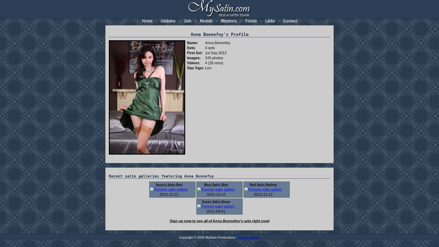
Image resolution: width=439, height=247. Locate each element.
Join (187, 21)
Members (229, 21)
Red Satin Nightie (263, 184)
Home (147, 21)
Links (270, 21)
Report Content (249, 237)
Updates (168, 21)
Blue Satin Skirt (216, 184)
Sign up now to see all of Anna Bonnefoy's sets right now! (220, 221)
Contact (290, 21)
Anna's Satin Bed (169, 184)
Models (206, 21)
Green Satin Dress (216, 201)
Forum (251, 21)
